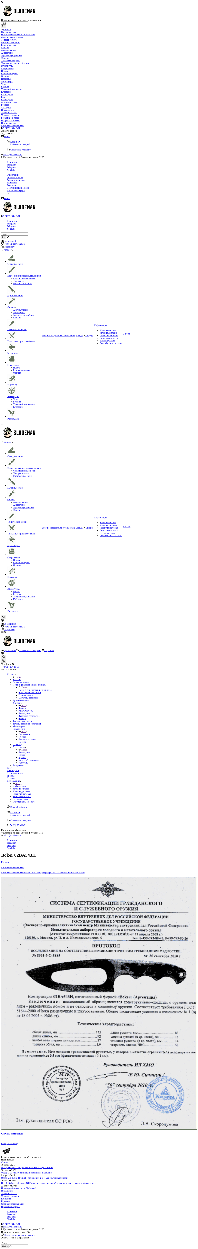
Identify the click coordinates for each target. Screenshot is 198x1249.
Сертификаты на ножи (12, 1204)
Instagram (11, 164)
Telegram (11, 167)
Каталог (17, 679)
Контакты (6, 1198)
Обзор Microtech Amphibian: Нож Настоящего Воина (27, 1167)
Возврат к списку (9, 1143)
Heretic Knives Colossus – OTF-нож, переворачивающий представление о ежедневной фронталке (49, 1183)
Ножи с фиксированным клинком (35, 690)
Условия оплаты (9, 1193)
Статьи (4, 1162)
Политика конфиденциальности (20, 1235)
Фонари (22, 708)
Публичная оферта (10, 1206)
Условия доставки (10, 1196)
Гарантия (5, 1201)
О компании (7, 1191)
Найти (5, 1246)
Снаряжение (25, 734)
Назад (18, 677)
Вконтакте (12, 162)
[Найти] (3, 26)
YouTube (11, 170)
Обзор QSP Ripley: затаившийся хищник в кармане (26, 1172)
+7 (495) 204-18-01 (11, 128)
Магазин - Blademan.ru (12, 1240)
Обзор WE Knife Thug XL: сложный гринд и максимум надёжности (34, 1178)
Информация (19, 786)
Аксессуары (24, 752)
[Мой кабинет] (2, 621)
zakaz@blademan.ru (12, 154)
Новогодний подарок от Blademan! (18, 1188)
